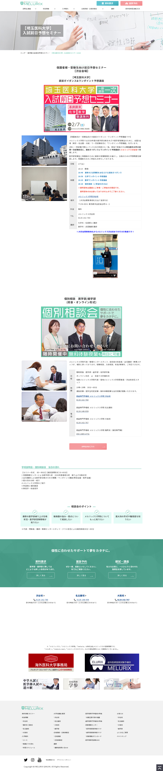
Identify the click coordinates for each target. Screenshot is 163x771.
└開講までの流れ (28, 744)
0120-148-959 (82, 599)
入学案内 (65, 9)
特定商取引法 (50, 760)
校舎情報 (46, 9)
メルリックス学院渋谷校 (88, 196)
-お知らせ (120, 714)
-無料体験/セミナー (28, 714)
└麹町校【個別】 (28, 725)
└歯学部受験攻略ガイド (93, 732)
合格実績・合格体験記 (89, 9)
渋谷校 (39, 595)
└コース (24, 740)
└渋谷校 (24, 721)
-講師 (55, 744)
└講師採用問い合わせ (60, 748)
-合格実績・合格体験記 (61, 732)
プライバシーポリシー (64, 760)
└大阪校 (24, 732)
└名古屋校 (25, 729)
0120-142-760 (42, 599)
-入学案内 (25, 736)
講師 (112, 9)
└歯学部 (56, 729)
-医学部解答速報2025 (92, 740)
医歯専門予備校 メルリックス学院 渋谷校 (93, 396)
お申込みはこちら (88, 446)
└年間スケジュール (28, 748)
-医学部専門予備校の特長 (93, 714)
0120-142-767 (123, 599)
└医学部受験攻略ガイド (93, 729)
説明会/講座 (27, 9)
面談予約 (133, 3)
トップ (23, 53)
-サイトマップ (121, 736)
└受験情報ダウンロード (93, 736)
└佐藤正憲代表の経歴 (92, 717)
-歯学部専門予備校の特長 (93, 721)
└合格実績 (57, 736)
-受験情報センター (91, 725)
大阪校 (120, 595)
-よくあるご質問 (122, 732)
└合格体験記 (57, 740)
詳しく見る (40, 575)
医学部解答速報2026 (133, 9)
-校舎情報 (25, 717)
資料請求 (109, 3)
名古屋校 (80, 595)
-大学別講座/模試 (59, 714)
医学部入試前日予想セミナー (38, 53)
